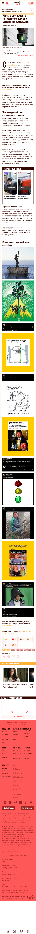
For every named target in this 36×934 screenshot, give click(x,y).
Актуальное (27, 650)
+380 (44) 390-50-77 (9, 868)
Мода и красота (27, 729)
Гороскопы (16, 737)
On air (27, 748)
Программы (5, 771)
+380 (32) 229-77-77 (9, 862)
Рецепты (4, 750)
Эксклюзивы (5, 739)
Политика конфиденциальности (18, 776)
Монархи (4, 731)
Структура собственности (17, 773)
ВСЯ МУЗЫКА (27, 750)
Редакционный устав (17, 780)
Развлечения (6, 650)
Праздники (16, 739)
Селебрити (5, 734)
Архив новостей (17, 794)
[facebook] (8, 656)
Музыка (4, 742)
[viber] (18, 656)
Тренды (26, 739)
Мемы (13, 650)
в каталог (18, 717)
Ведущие (4, 768)
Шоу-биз (6, 729)
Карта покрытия (6, 776)
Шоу (3, 737)
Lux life (5, 765)
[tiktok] (25, 802)
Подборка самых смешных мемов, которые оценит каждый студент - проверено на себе (16, 623)
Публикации (19, 650)
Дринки (4, 753)
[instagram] (10, 802)
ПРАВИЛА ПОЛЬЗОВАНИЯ (16, 769)
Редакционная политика (17, 784)
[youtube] (31, 802)
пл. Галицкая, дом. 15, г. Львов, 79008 (15, 886)
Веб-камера (5, 773)
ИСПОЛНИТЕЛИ (28, 753)
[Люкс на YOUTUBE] (7, 3)
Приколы (15, 731)
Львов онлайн (6, 779)
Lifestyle (17, 748)
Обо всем (15, 750)
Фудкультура (5, 760)
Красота (26, 733)
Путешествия (16, 758)
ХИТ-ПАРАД (27, 758)
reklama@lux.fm (7, 880)
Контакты (15, 792)
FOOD (4, 748)
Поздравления (17, 753)
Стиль (26, 736)
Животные (16, 734)
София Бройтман (6, 11)
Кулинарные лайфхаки (5, 756)
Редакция (15, 797)
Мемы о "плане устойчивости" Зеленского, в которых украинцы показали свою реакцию (16, 87)
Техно (15, 756)
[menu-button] (3, 3)
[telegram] (4, 656)
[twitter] (13, 656)
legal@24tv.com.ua (8, 874)
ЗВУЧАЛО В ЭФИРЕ (28, 756)
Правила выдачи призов (17, 788)
